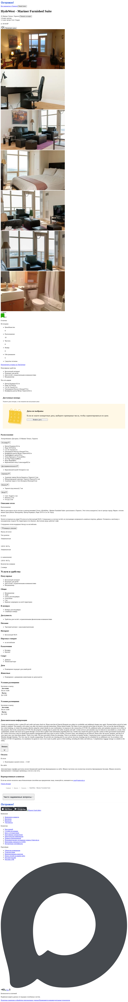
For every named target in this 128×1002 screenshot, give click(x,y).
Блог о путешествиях (12, 833)
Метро (3, 492)
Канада (16, 788)
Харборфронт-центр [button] (12, 455)
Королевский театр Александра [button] (15, 462)
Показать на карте (25, 16)
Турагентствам (10, 852)
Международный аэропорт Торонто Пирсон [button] (20, 479)
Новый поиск (22, 6)
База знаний (9, 829)
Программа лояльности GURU (15, 842)
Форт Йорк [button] (8, 460)
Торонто (23, 788)
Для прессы (9, 822)
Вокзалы (4, 485)
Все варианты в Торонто (9, 6)
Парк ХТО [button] (8, 448)
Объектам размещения (12, 850)
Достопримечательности (9, 466)
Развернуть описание (9, 528)
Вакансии (8, 821)
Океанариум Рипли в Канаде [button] (15, 451)
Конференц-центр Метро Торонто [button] (16, 453)
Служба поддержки (11, 831)
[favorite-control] (3, 27)
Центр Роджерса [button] (10, 446)
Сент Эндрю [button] (9, 496)
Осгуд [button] (7, 499)
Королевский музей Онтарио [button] (15, 470)
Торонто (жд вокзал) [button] (12, 488)
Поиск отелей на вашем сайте (15, 856)
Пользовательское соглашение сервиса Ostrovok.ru (22, 840)
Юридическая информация (14, 836)
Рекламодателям (10, 858)
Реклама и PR (9, 859)
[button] (64, 49)
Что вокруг (5, 442)
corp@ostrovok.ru (79, 780)
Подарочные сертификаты (14, 844)
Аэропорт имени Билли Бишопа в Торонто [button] (19, 477)
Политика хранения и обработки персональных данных (20, 1000)
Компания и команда (12, 817)
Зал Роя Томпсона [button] (11, 459)
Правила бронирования (13, 838)
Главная (8, 788)
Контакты (8, 819)
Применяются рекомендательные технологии (54, 1000)
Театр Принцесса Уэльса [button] (13, 457)
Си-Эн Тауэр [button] (9, 450)
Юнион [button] (7, 498)
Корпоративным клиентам (14, 854)
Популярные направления (14, 835)
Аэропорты (5, 474)
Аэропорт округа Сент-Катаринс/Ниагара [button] (19, 481)
